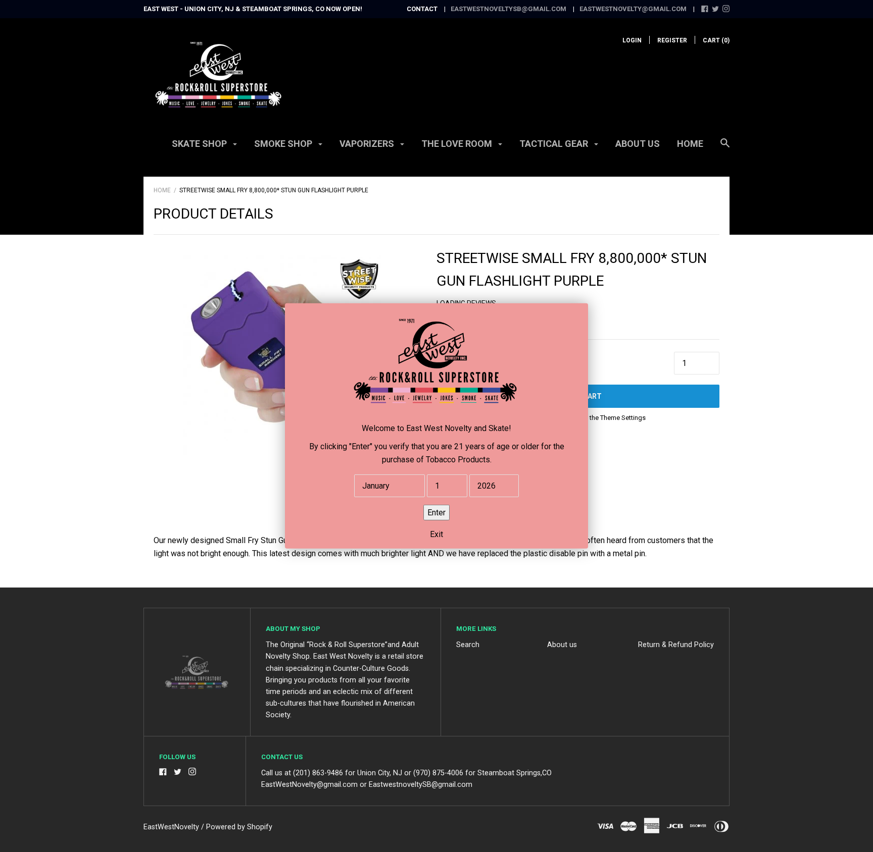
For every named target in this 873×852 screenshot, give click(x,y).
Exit (436, 535)
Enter (436, 512)
